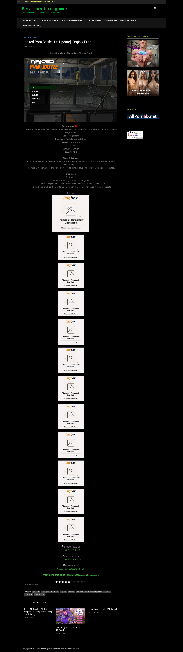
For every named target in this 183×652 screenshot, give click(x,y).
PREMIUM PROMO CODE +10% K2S (37, 2)
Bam (77, 649)
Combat (80, 592)
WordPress (67, 649)
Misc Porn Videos (128, 20)
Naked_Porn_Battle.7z (71, 550)
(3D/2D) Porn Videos (49, 20)
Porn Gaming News (32, 26)
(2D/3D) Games (29, 20)
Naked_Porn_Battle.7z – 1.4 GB (71, 569)
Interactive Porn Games (73, 20)
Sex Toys (28, 595)
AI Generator (110, 20)
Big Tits (71, 592)
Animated (54, 592)
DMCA (54, 2)
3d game (36, 592)
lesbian (107, 592)
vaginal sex (39, 595)
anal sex (45, 592)
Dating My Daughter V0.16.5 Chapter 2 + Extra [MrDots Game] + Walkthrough (38, 612)
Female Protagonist (93, 592)
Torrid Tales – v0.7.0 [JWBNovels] (103, 609)
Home (20, 2)
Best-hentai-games (45, 9)
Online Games (94, 20)
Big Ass (63, 592)
